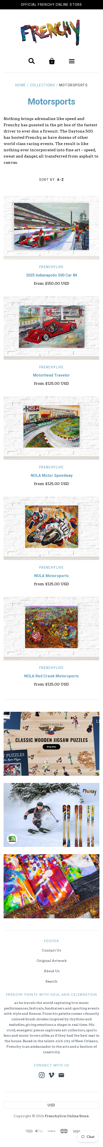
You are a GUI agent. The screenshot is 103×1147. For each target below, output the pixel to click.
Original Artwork (52, 961)
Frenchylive (51, 267)
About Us (52, 971)
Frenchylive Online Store (67, 1116)
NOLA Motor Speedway (52, 475)
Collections (42, 85)
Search (51, 981)
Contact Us (51, 950)
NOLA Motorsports (51, 576)
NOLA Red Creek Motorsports (51, 676)
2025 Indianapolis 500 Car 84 (51, 275)
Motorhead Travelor (51, 375)
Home (20, 85)
